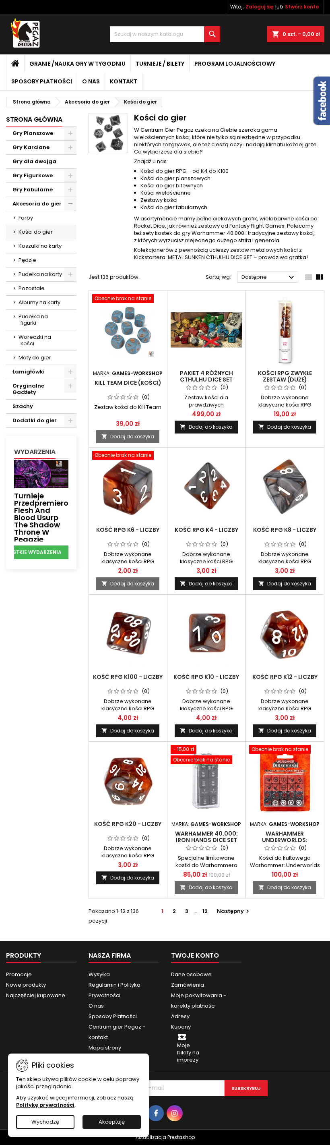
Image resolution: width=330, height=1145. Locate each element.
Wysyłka (99, 974)
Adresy (180, 1016)
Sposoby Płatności (41, 81)
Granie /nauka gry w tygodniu (77, 64)
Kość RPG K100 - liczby (128, 677)
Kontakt (123, 81)
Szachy (22, 406)
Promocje (19, 974)
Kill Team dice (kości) (128, 383)
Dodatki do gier (34, 420)
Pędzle (27, 260)
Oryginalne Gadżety (28, 389)
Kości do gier (36, 232)
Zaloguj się (259, 6)
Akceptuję (112, 1122)
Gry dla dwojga (34, 161)
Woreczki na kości (35, 340)
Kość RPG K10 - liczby (206, 677)
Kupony (181, 1027)
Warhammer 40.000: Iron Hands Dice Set (206, 837)
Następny (234, 911)
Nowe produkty (26, 985)
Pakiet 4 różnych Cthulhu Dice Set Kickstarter (206, 379)
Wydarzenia (35, 451)
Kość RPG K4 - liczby (206, 530)
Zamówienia (187, 985)
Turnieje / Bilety (160, 64)
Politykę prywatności (45, 1105)
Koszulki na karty (40, 246)
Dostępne (268, 277)
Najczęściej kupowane (35, 995)
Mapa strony (105, 1048)
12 (205, 911)
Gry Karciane (31, 147)
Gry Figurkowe (32, 175)
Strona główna (34, 119)
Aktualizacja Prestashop (165, 1137)
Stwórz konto (302, 6)
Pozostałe (32, 288)
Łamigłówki (28, 371)
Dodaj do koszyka (127, 436)
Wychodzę (45, 1122)
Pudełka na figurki (33, 320)
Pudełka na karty (40, 274)
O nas (91, 81)
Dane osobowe (191, 974)
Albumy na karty (39, 302)
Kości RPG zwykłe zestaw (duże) (285, 376)
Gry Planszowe (32, 133)
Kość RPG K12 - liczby (285, 677)
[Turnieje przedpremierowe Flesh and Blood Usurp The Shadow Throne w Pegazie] (41, 473)
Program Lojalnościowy (234, 64)
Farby (26, 218)
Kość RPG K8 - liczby (284, 530)
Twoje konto (195, 955)
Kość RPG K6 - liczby (127, 530)
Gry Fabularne (32, 189)
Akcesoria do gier (37, 203)
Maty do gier (35, 357)
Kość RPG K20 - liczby (127, 824)
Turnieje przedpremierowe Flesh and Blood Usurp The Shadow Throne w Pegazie (46, 517)
